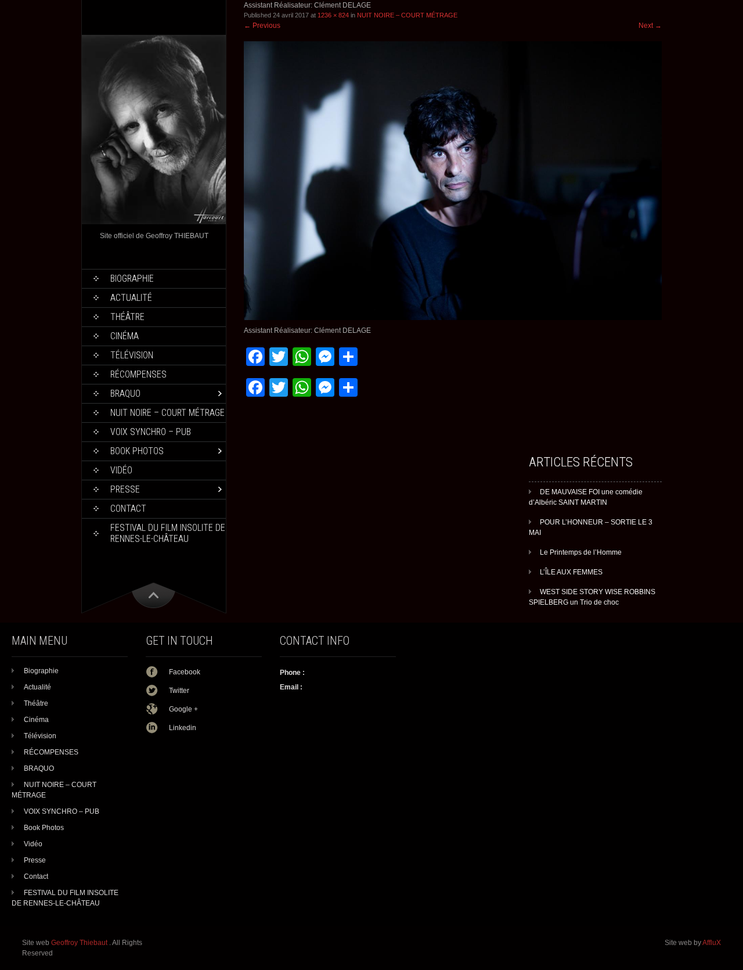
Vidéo (121, 470)
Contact (128, 508)
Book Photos (137, 451)
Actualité (131, 297)
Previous (262, 25)
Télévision (131, 355)
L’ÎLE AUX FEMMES (571, 572)
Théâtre (127, 316)
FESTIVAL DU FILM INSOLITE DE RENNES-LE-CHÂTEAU (167, 533)
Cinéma (124, 336)
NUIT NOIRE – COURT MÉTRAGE (167, 412)
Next (650, 25)
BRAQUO (125, 393)
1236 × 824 (333, 15)
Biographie (132, 278)
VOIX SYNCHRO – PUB (150, 431)
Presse (125, 489)
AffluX (711, 943)
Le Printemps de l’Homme (581, 552)
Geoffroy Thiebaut (80, 943)
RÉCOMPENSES (138, 374)
